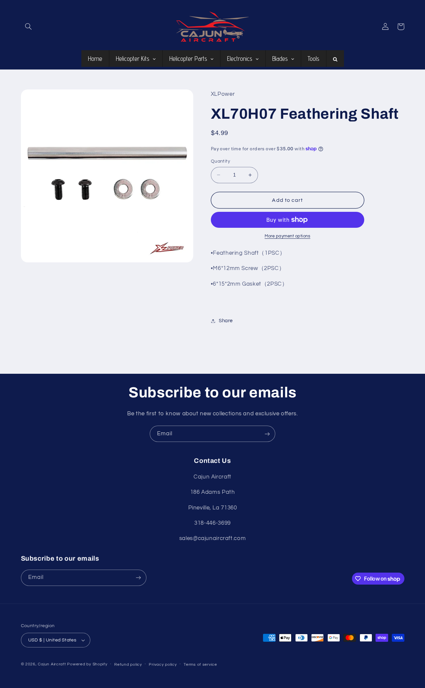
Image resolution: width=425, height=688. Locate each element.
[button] (28, 26)
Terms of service (200, 664)
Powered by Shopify (87, 664)
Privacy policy (163, 664)
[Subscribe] (267, 434)
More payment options (287, 236)
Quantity (220, 161)
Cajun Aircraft (52, 664)
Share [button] (226, 320)
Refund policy (128, 664)
